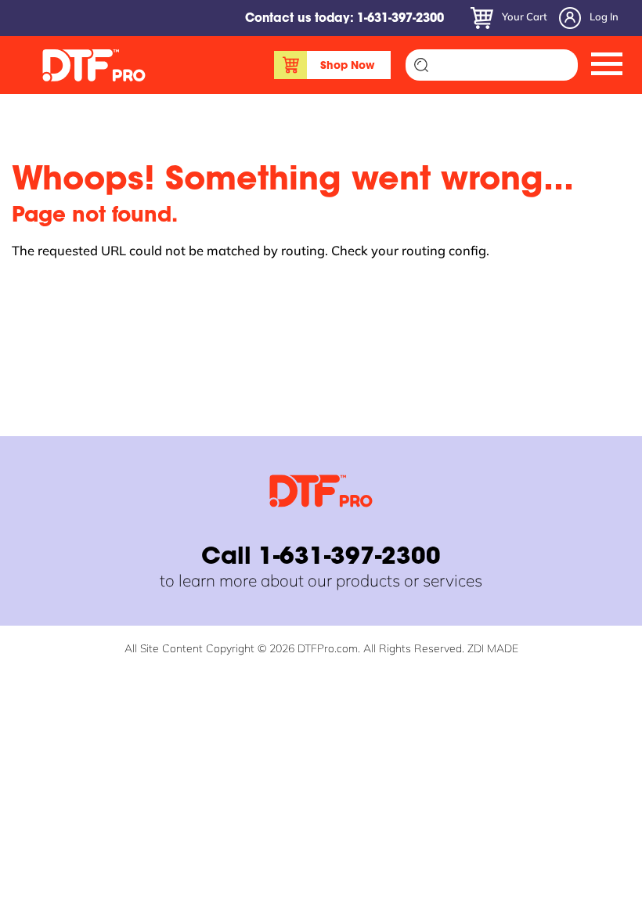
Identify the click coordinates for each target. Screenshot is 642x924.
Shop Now (347, 66)
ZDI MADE (492, 648)
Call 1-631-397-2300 (321, 558)
